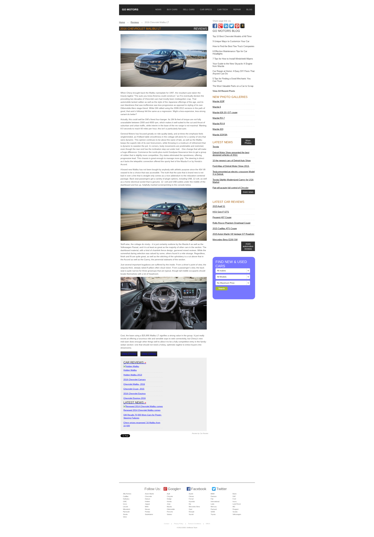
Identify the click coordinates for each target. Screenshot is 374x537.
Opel (190, 509)
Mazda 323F (219, 101)
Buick (235, 494)
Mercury (214, 506)
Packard (214, 509)
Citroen (191, 496)
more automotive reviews (248, 246)
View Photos (129, 353)
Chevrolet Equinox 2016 (134, 398)
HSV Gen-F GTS (221, 212)
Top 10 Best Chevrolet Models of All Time (232, 36)
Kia (190, 504)
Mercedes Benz (194, 506)
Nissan (147, 509)
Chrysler (170, 496)
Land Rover (237, 504)
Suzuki (191, 514)
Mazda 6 (217, 107)
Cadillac (126, 496)
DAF (234, 496)
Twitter (221, 489)
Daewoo (214, 496)
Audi (168, 494)
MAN (146, 506)
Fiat (212, 499)
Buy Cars (172, 9)
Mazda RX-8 (219, 123)
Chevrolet (148, 496)
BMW (212, 494)
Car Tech (222, 9)
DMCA (208, 523)
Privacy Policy (178, 523)
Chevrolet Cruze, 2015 (133, 389)
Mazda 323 (218, 129)
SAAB (213, 512)
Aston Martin (149, 494)
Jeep (168, 504)
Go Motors (130, 9)
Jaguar (147, 504)
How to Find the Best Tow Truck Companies (233, 46)
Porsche (170, 512)
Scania (235, 512)
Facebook (198, 489)
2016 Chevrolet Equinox (134, 393)
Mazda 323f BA (220, 134)
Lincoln (125, 506)
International (215, 501)
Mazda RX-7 (219, 118)
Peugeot (235, 509)
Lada (212, 504)
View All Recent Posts (224, 91)
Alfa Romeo (127, 494)
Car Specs (206, 9)
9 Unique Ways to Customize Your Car (231, 41)
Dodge (169, 499)
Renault (191, 512)
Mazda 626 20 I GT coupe (225, 112)
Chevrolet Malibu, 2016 (134, 384)
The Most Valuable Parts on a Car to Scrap (233, 86)
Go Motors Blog (226, 30)
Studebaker (149, 514)
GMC (125, 501)
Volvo (125, 517)
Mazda (169, 506)
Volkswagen (237, 514)
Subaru (169, 514)
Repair (237, 9)
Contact (166, 523)
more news (248, 192)
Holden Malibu (130, 370)
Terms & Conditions (194, 523)
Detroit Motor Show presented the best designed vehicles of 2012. (231, 153)
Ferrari (191, 499)
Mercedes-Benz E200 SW (225, 239)
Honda (169, 501)
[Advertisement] (164, 457)
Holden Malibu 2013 (132, 375)
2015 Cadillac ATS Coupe (225, 228)
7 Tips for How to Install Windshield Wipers (233, 58)
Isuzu (235, 501)
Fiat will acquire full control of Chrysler (231, 187)
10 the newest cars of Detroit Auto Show (232, 160)
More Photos (248, 141)
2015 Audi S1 (219, 206)
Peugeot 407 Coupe (222, 217)
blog (249, 9)
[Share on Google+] (220, 26)
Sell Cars (188, 9)
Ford (234, 499)
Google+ (174, 489)
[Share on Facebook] (215, 26)
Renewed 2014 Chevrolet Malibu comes (141, 410)
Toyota (216, 146)
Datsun (147, 499)
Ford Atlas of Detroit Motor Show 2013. (231, 166)
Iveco (125, 504)
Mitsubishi (126, 509)
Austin (191, 494)
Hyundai (192, 501)
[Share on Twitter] (231, 26)
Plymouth (126, 512)
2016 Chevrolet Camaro (134, 379)
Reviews (200, 28)
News (158, 9)
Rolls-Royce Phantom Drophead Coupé (231, 223)
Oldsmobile (171, 509)
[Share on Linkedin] (226, 26)
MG (234, 506)
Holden (147, 501)
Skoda (125, 514)
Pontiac (147, 512)
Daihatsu (126, 499)
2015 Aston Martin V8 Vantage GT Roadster (233, 234)
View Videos (149, 353)
